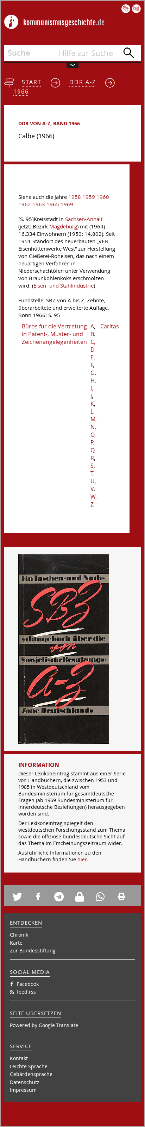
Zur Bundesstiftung (33, 950)
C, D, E (93, 349)
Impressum (23, 1090)
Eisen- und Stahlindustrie (63, 285)
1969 (67, 204)
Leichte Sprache (29, 1066)
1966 (21, 91)
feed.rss (26, 991)
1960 (102, 197)
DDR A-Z (82, 82)
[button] (20, 896)
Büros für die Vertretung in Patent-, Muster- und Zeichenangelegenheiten (54, 334)
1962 (24, 204)
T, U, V (93, 481)
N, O (93, 431)
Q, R (93, 454)
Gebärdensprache (31, 1074)
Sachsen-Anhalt (83, 219)
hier (82, 859)
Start (32, 82)
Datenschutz (24, 1082)
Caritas (109, 326)
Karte (16, 942)
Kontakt (19, 1058)
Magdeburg (63, 226)
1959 (88, 197)
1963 (38, 204)
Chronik (19, 934)
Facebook (28, 984)
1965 (52, 204)
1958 (74, 197)
